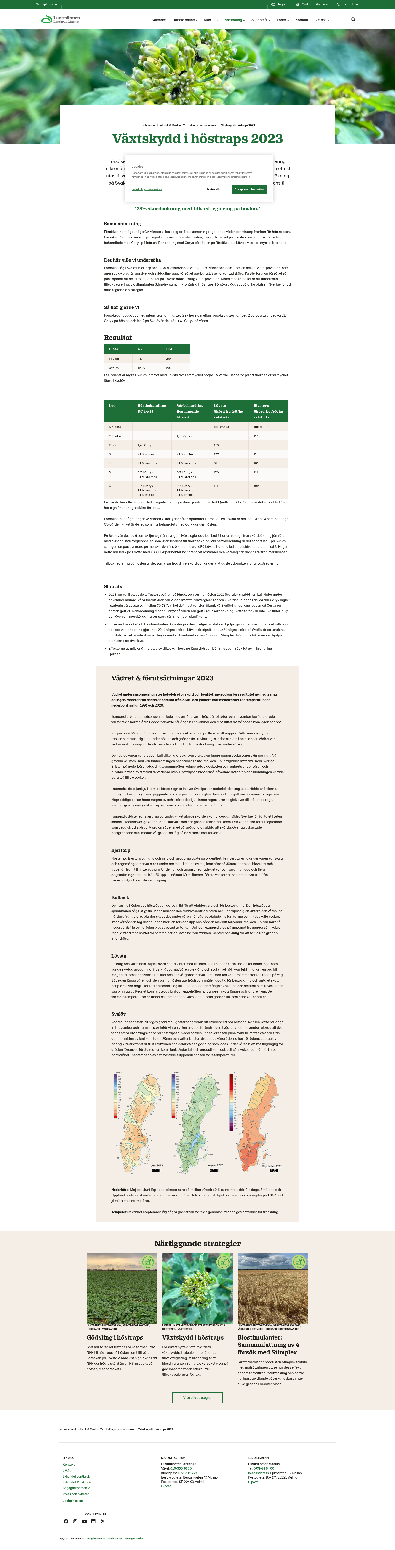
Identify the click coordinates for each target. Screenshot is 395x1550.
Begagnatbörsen (75, 1488)
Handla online (184, 19)
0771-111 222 (187, 1473)
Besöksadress (258, 1473)
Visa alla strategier (197, 1397)
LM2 (66, 1470)
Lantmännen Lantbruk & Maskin (160, 125)
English (282, 4)
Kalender (159, 19)
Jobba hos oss (73, 1500)
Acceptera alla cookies (249, 189)
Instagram (75, 1521)
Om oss (320, 19)
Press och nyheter (76, 1494)
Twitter (102, 1521)
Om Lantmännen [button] (313, 4)
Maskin (210, 19)
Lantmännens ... (209, 125)
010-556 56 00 (181, 1468)
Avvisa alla (213, 189)
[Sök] (353, 19)
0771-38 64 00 (264, 1468)
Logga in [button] (348, 4)
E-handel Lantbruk (76, 1476)
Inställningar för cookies (147, 189)
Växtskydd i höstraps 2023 (238, 125)
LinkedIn (93, 1521)
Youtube (84, 1521)
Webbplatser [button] (45, 4)
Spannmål (259, 19)
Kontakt (302, 19)
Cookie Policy (114, 1538)
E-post (166, 1486)
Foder (281, 19)
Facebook (66, 1521)
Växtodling (233, 19)
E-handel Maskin (75, 1482)
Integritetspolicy (96, 1538)
